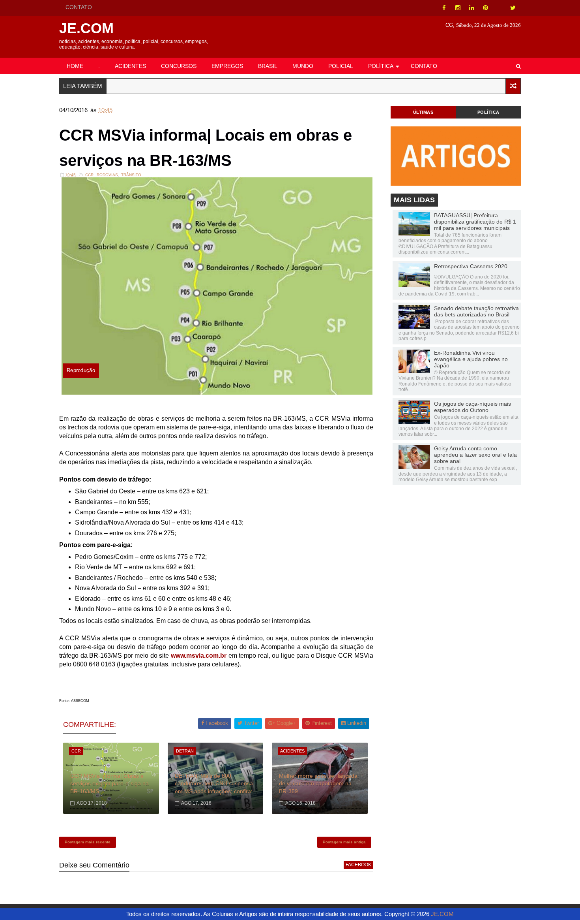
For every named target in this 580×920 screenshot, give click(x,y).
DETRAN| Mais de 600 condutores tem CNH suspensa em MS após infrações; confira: (214, 783)
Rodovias (107, 175)
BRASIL (267, 66)
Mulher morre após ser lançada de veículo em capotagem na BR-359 (318, 783)
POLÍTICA (380, 66)
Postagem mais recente (87, 842)
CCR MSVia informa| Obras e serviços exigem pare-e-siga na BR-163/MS (109, 783)
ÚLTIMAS (423, 112)
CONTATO (78, 7)
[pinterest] (485, 8)
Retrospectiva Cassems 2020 (470, 266)
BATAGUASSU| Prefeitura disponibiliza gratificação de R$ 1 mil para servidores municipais (475, 221)
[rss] (499, 8)
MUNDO (302, 66)
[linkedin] (471, 8)
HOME (75, 66)
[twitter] (513, 8)
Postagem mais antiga (344, 842)
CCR (89, 175)
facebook (358, 864)
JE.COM (86, 28)
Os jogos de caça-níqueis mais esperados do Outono (472, 407)
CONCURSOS (178, 66)
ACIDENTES (130, 66)
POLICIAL (340, 66)
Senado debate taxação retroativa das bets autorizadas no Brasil (476, 311)
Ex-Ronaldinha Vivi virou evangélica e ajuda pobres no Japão (471, 359)
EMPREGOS (227, 66)
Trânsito (131, 175)
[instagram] (458, 8)
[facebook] (444, 8)
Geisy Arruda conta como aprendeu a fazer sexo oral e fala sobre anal (475, 454)
